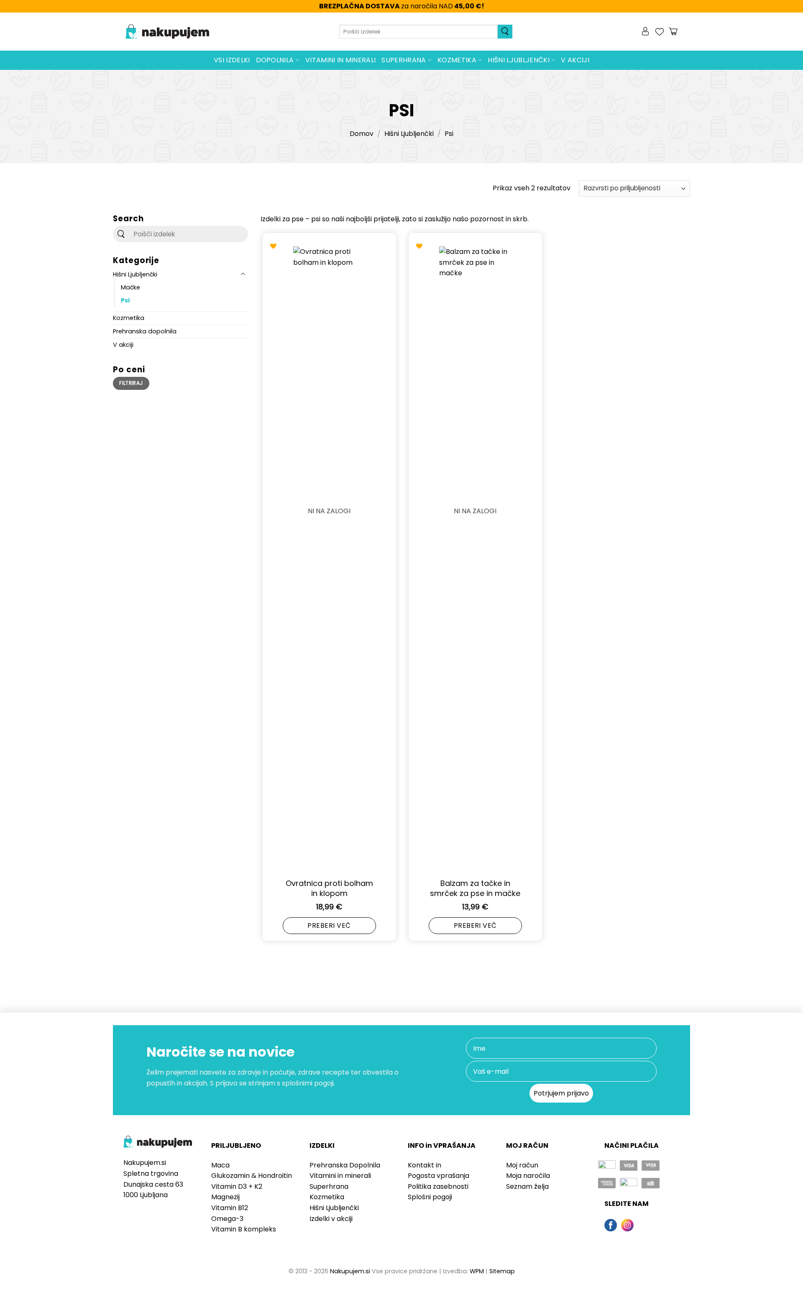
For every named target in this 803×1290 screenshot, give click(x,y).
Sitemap (502, 1271)
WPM (477, 1271)
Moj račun (522, 1165)
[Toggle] (243, 274)
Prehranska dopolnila (144, 331)
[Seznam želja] (659, 32)
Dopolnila (275, 60)
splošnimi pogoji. (308, 1083)
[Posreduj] (505, 31)
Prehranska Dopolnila (344, 1165)
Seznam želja (527, 1186)
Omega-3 (227, 1218)
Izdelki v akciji (331, 1218)
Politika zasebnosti (438, 1186)
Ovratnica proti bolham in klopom (329, 888)
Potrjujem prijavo (561, 1093)
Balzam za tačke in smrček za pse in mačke (475, 888)
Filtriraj (131, 383)
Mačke (130, 287)
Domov (361, 133)
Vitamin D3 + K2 (236, 1186)
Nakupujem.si (350, 1271)
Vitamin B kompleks (243, 1229)
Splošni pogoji (430, 1197)
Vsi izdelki (232, 60)
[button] (646, 32)
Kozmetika (456, 60)
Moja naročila (528, 1175)
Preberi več (328, 925)
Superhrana (403, 60)
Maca (220, 1165)
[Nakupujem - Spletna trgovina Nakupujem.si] (167, 31)
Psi (125, 300)
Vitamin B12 (229, 1208)
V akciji (575, 60)
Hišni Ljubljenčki (518, 60)
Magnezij (225, 1197)
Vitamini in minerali (340, 60)
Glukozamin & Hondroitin (251, 1175)
